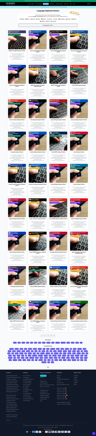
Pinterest (76, 377)
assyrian (40, 348)
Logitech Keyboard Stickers (12, 406)
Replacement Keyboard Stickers (13, 389)
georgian (86, 351)
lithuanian (34, 355)
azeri (44, 348)
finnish (74, 351)
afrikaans (12, 348)
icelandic (48, 353)
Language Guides (43, 392)
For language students (28, 389)
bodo (71, 348)
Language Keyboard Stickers (12, 384)
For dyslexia (25, 391)
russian (68, 342)
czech (32, 351)
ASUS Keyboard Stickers (11, 395)
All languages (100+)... (48, 25)
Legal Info (56, 427)
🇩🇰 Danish (32, 19)
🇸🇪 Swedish (42, 21)
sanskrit (63, 357)
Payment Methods (44, 383)
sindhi (81, 357)
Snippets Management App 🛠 (63, 402)
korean (53, 342)
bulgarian (80, 348)
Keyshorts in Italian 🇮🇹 (61, 393)
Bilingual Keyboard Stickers (12, 388)
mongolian (77, 355)
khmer (87, 353)
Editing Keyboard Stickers (11, 391)
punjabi (36, 357)
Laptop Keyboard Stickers (11, 382)
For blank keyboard (27, 393)
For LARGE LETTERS (27, 382)
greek (13, 353)
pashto (18, 357)
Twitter (75, 379)
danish (27, 342)
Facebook (76, 381)
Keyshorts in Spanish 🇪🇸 (62, 398)
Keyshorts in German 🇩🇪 (62, 391)
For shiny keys (26, 377)
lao (26, 355)
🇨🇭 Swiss (48, 21)
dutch (51, 351)
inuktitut (56, 353)
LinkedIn (75, 382)
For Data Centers (26, 400)
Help (74, 3)
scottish (72, 357)
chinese (23, 342)
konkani (10, 355)
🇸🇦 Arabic (27, 19)
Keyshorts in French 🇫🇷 (62, 390)
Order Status (68, 1)
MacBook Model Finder (45, 397)
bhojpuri (67, 348)
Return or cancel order (45, 386)
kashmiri (78, 353)
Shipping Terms (43, 381)
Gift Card (8, 420)
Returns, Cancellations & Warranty (47, 384)
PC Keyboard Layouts (44, 395)
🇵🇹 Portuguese (61, 19)
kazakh (83, 353)
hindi (38, 353)
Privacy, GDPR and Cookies (49, 427)
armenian (30, 348)
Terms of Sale (40, 427)
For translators (26, 386)
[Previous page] (41, 335)
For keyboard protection (28, 379)
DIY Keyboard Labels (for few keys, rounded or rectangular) (13, 378)
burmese (84, 348)
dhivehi (43, 351)
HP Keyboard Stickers (10, 400)
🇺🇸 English (22, 19)
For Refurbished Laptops (28, 398)
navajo (81, 355)
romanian (51, 357)
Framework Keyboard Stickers (12, 398)
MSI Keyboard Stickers (11, 411)
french (31, 342)
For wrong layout (26, 384)
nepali (85, 355)
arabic (19, 342)
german (35, 342)
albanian (16, 348)
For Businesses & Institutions (63, 379)
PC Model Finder (43, 399)
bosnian (74, 348)
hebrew (39, 342)
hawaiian (30, 353)
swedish (77, 342)
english (14, 342)
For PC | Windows (38, 3)
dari (39, 351)
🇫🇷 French (38, 19)
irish (61, 353)
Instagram (76, 375)
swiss (81, 342)
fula (82, 351)
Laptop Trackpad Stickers (11, 416)
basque (47, 348)
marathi (72, 355)
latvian (29, 355)
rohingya (46, 357)
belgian (57, 348)
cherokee (18, 351)
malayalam (54, 355)
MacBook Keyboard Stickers (12, 381)
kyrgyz (22, 355)
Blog (71, 3)
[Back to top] (48, 367)
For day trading (26, 395)
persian (22, 357)
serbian (77, 357)
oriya (15, 357)
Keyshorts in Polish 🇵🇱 (61, 397)
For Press (59, 381)
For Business (66, 3)
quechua (41, 357)
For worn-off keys (26, 375)
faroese (69, 351)
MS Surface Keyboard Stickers (12, 409)
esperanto (60, 351)
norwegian (58, 342)
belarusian (52, 348)
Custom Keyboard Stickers (11, 375)
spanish (72, 342)
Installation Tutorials (44, 390)
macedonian (40, 355)
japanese (48, 342)
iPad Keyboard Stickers (11, 402)
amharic (21, 348)
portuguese (63, 342)
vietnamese (44, 362)
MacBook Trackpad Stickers (12, 414)
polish (27, 357)
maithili (46, 355)
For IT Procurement (27, 397)
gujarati (21, 353)
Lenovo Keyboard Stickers (11, 404)
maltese (59, 355)
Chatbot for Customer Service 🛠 (64, 404)
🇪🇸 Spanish (74, 19)
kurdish (18, 355)
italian (43, 342)
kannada (74, 353)
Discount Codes (60, 382)
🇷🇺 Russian (68, 19)
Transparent (52, 3)
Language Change (59, 3)
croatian (28, 351)
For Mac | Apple (31, 3)
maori (68, 355)
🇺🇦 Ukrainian (53, 21)
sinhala (85, 357)
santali (68, 357)
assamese (35, 348)
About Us (59, 375)
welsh (49, 362)
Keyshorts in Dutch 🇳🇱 (61, 388)
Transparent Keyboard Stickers (12, 386)
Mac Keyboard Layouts (45, 393)
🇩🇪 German (43, 19)
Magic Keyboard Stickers (11, 407)
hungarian (42, 353)
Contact (41, 377)
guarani (16, 353)
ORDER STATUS (43, 375)
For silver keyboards (27, 381)
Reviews (58, 377)
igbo (52, 353)
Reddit (75, 384)
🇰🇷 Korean (55, 19)
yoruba (52, 362)
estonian (65, 351)
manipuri (64, 355)
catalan (9, 351)
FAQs (41, 400)
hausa (25, 353)
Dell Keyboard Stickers (11, 397)
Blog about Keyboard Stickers (63, 384)
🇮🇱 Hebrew (49, 19)
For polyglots (26, 388)
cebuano (14, 351)
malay (50, 355)
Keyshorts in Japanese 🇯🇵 (62, 395)
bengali (62, 348)
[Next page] (54, 335)
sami (59, 357)
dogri (47, 351)
